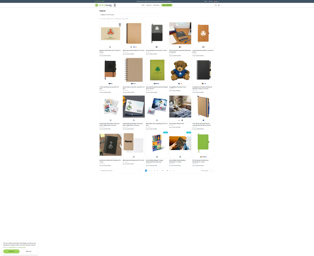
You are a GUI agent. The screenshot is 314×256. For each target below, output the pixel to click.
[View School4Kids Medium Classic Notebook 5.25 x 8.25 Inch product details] (157, 143)
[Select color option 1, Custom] (180, 156)
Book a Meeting (167, 5)
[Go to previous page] (142, 171)
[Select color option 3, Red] (181, 83)
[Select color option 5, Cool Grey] (159, 83)
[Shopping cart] (219, 5)
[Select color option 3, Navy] (111, 83)
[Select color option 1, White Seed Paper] (110, 120)
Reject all (28, 251)
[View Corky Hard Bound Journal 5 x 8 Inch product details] (111, 70)
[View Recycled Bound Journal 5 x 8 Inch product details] (157, 33)
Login (205, 1)
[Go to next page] (170, 171)
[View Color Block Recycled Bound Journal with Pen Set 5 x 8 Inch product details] (203, 106)
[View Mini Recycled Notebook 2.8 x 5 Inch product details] (134, 143)
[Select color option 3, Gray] (203, 156)
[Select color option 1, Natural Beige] (133, 156)
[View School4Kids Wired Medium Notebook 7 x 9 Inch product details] (180, 143)
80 (167, 170)
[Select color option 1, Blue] (203, 120)
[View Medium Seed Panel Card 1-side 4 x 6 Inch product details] (111, 33)
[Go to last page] (173, 171)
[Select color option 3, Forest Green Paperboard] (134, 83)
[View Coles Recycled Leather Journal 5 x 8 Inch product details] (203, 33)
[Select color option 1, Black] (109, 83)
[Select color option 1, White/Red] (178, 120)
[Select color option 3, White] (180, 120)
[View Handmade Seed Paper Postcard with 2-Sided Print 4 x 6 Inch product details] (111, 106)
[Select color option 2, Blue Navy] (110, 83)
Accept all (11, 251)
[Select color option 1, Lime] (200, 156)
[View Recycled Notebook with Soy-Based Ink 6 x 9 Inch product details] (157, 70)
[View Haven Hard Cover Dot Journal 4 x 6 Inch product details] (134, 70)
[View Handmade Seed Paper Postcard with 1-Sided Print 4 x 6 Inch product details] (134, 106)
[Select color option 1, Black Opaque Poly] (131, 83)
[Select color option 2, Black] (202, 83)
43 (162, 170)
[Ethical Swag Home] (103, 5)
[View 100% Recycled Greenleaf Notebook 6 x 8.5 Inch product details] (180, 33)
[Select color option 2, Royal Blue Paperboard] (133, 83)
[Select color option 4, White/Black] (182, 120)
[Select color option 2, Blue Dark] (155, 83)
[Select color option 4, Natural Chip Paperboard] (135, 83)
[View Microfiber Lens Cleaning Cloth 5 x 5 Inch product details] (157, 106)
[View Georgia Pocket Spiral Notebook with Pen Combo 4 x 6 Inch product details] (203, 70)
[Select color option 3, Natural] (204, 83)
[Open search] (216, 5)
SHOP (143, 5)
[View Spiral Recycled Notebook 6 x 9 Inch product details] (134, 33)
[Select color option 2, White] (180, 83)
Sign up (211, 1)
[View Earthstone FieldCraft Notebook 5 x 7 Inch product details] (111, 144)
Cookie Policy (12, 247)
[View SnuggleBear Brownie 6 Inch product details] (180, 70)
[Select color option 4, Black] (204, 156)
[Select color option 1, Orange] (201, 83)
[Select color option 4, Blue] (158, 83)
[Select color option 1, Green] (154, 83)
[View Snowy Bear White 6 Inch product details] (180, 106)
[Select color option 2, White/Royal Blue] (179, 120)
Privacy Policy (22, 247)
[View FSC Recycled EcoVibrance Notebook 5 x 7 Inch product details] (203, 143)
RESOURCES (156, 5)
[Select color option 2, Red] (202, 156)
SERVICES (148, 5)
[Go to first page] (139, 171)
